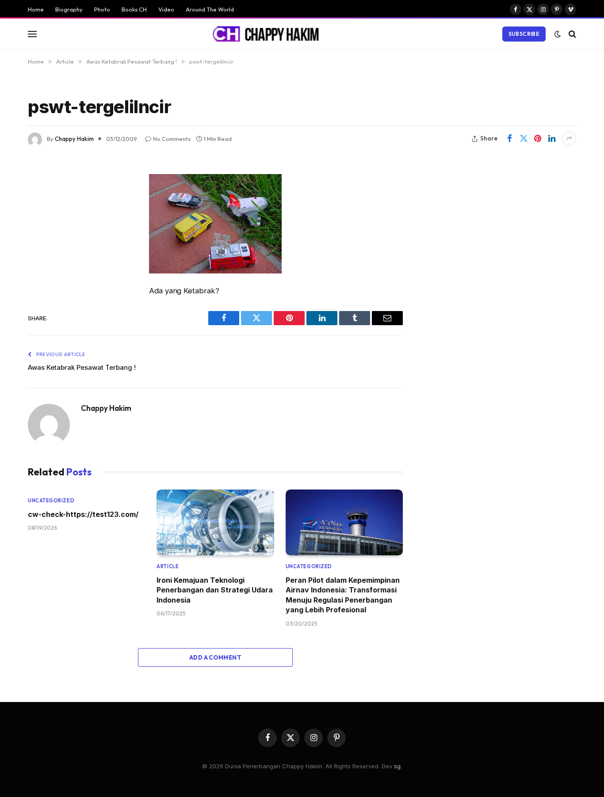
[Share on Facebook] (509, 139)
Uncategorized (51, 500)
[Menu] (32, 34)
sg (397, 766)
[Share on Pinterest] (537, 139)
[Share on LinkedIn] (551, 139)
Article (168, 566)
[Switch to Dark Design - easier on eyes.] (557, 34)
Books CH (134, 9)
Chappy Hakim (74, 138)
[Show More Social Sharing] (569, 139)
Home (36, 9)
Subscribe (523, 33)
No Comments (172, 138)
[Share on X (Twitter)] (523, 139)
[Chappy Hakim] (269, 34)
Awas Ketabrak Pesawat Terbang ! (82, 367)
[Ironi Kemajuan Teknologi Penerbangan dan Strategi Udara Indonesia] (215, 522)
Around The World (210, 9)
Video (166, 9)
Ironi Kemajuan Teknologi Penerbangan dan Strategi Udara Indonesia (215, 590)
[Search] (571, 34)
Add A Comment (215, 657)
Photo (102, 9)
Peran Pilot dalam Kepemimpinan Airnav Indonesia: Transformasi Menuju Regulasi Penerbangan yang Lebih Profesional (343, 595)
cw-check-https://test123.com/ (83, 514)
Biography (69, 9)
